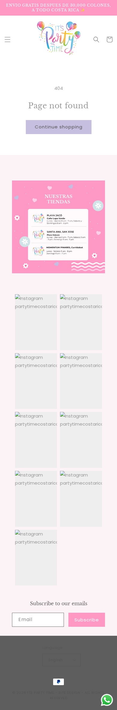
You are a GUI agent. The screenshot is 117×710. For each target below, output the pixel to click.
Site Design (69, 692)
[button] (7, 39)
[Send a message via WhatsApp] (107, 700)
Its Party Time (40, 692)
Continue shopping (58, 127)
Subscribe (86, 620)
